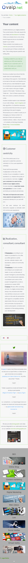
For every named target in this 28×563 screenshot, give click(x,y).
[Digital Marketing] (14, 497)
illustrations (15, 34)
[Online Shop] (14, 471)
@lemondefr (11, 406)
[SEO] (14, 459)
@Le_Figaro (22, 393)
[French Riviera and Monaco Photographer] (14, 436)
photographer (16, 424)
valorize (5, 46)
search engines (19, 103)
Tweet (14, 383)
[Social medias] (14, 535)
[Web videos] (14, 509)
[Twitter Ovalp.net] (14, 348)
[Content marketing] (14, 484)
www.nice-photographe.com (18, 428)
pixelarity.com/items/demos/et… (11, 376)
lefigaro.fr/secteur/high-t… (10, 393)
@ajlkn (4, 369)
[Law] (14, 522)
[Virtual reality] (14, 547)
